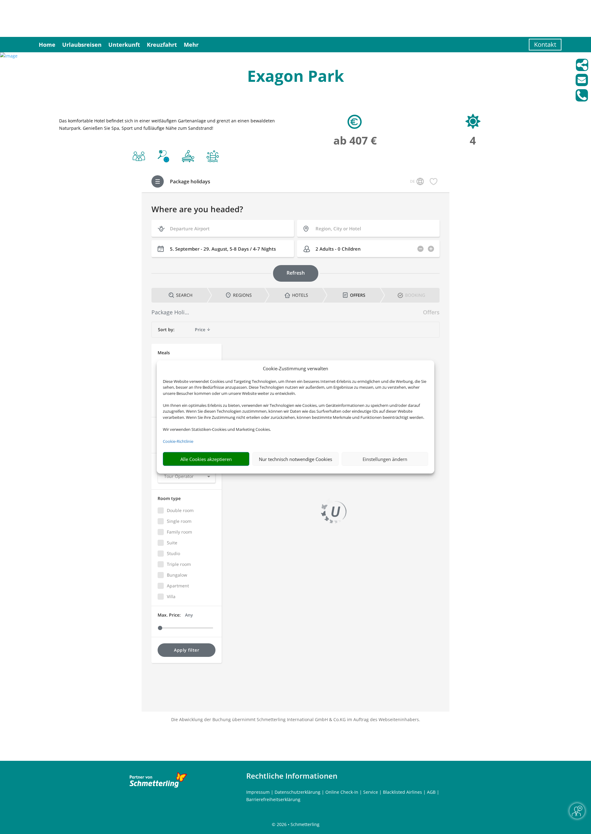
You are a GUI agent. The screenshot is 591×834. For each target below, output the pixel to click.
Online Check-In (341, 792)
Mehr (191, 44)
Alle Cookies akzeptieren (206, 459)
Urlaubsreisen (82, 44)
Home (47, 44)
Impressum (258, 792)
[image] (9, 56)
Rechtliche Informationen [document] (291, 776)
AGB (431, 792)
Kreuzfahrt (162, 44)
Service (370, 792)
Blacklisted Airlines (402, 792)
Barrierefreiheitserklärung (273, 799)
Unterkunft (124, 44)
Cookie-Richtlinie (178, 441)
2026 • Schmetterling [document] (297, 824)
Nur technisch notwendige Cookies (295, 459)
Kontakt (545, 44)
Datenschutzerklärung (297, 792)
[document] (295, 77)
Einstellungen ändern (385, 459)
